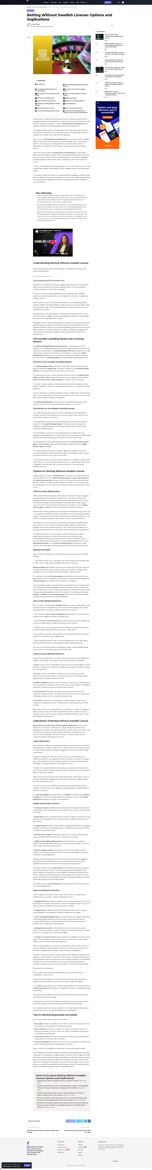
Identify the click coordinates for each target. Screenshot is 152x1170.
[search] (116, 2)
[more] (87, 2)
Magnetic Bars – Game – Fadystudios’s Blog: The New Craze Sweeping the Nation (115, 93)
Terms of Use (16, 1166)
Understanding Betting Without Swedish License (75, 85)
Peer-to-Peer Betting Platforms (46, 101)
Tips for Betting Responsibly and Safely (48, 111)
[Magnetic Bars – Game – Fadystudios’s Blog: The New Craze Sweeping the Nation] (100, 94)
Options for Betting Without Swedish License (74, 94)
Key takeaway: (40, 84)
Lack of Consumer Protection (73, 108)
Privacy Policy (7, 1166)
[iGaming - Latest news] (34, 2)
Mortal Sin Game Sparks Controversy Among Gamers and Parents (114, 36)
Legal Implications (70, 103)
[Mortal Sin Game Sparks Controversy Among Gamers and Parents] (100, 37)
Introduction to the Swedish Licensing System (47, 94)
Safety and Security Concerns (46, 108)
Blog (106, 40)
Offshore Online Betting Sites (46, 98)
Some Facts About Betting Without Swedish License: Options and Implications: (75, 111)
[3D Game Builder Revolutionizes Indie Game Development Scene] (100, 62)
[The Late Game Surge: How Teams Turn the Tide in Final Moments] (100, 70)
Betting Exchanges (71, 98)
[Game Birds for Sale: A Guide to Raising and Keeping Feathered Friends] (100, 85)
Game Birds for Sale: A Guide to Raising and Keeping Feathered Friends (114, 84)
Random (30, 10)
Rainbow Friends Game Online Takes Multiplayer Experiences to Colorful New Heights (114, 45)
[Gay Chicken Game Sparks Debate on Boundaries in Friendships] (100, 77)
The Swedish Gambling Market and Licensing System (46, 90)
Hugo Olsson (36, 24)
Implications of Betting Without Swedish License (47, 104)
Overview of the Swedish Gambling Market (74, 90)
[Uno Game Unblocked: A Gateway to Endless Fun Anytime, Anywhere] (100, 55)
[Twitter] (122, 1161)
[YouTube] (124, 1161)
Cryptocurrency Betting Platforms (75, 101)
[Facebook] (120, 1161)
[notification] (113, 2)
